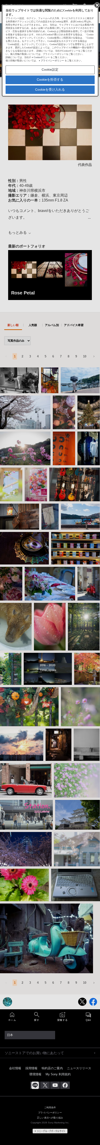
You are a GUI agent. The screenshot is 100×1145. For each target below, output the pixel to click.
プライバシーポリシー (52, 60)
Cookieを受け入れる (50, 89)
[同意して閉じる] (96, 4)
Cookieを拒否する (50, 79)
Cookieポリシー (42, 57)
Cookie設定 (50, 69)
